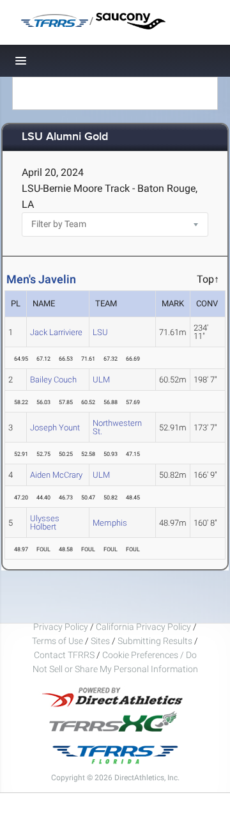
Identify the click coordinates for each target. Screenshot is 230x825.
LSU (100, 332)
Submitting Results (155, 641)
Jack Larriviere (56, 332)
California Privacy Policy (143, 627)
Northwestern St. (117, 427)
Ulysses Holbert (44, 522)
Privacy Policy (60, 627)
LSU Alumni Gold (65, 137)
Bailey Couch (53, 379)
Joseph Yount (55, 427)
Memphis (110, 523)
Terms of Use (57, 641)
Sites (100, 641)
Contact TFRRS (65, 655)
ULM (101, 379)
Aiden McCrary (56, 475)
